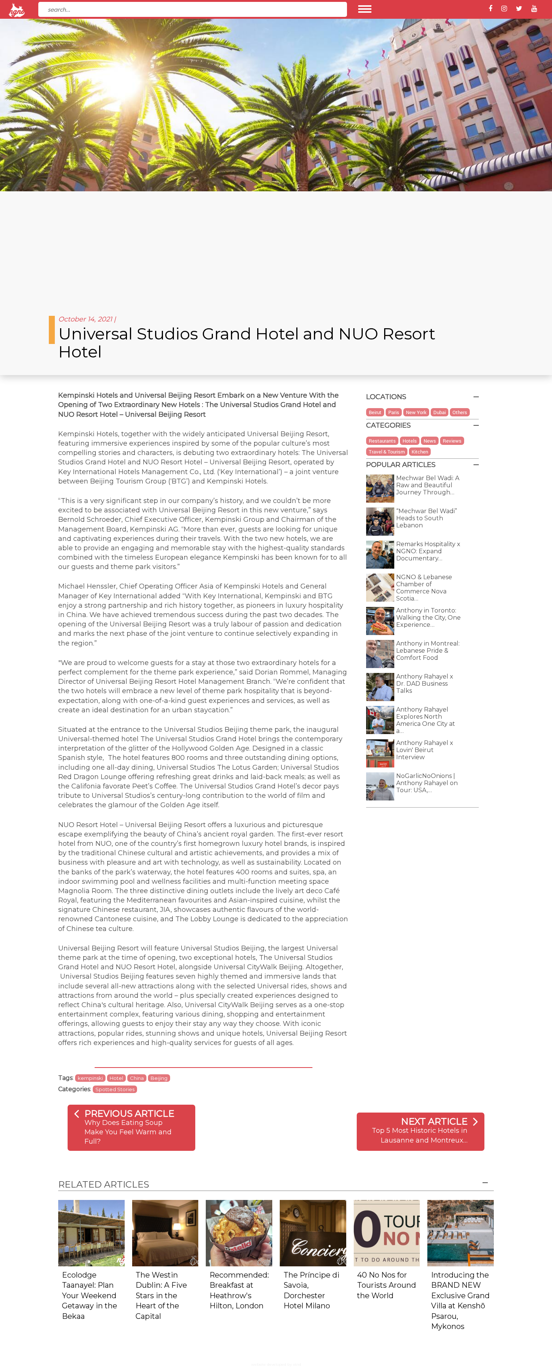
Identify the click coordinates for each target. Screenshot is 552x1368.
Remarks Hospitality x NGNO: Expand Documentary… (428, 551)
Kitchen (420, 451)
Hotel (116, 1078)
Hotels (410, 440)
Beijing (159, 1078)
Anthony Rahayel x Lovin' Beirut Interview (424, 750)
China (137, 1078)
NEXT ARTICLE (434, 1121)
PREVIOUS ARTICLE (129, 1113)
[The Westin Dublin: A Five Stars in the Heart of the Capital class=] (165, 1232)
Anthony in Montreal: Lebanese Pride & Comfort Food (428, 650)
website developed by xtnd (276, 1364)
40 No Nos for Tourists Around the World (386, 1285)
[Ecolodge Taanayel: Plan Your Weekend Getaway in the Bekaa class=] (91, 1232)
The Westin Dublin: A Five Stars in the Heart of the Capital (161, 1295)
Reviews (452, 440)
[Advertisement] (276, 247)
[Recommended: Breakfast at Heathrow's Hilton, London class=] (239, 1232)
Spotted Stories (114, 1089)
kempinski (90, 1078)
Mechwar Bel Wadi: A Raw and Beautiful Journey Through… (427, 485)
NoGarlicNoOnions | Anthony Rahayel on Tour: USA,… (427, 783)
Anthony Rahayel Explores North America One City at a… (425, 720)
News (430, 440)
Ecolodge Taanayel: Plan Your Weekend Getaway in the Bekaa (89, 1295)
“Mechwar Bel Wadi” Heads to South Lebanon (426, 518)
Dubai (439, 412)
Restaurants (382, 440)
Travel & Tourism (387, 451)
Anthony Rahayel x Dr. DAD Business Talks (424, 683)
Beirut (375, 412)
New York (416, 412)
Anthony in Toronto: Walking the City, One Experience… (428, 617)
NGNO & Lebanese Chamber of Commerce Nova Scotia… (424, 588)
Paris (393, 412)
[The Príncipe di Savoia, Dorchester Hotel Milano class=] (313, 1232)
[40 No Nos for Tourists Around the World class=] (387, 1232)
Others (459, 412)
